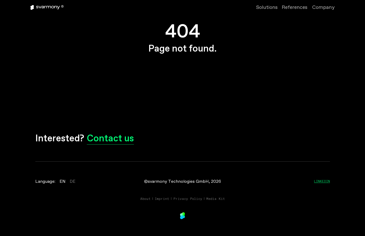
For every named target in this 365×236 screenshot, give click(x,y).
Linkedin (322, 181)
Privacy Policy (187, 198)
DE (72, 181)
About (145, 198)
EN (62, 181)
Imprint (162, 198)
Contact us (110, 139)
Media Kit (215, 198)
